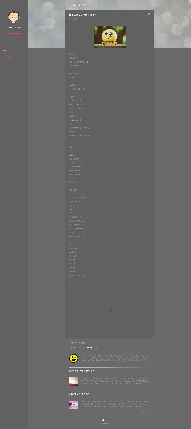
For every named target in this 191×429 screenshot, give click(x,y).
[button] (149, 14)
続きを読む (146, 364)
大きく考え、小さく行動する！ (81, 371)
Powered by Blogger (111, 420)
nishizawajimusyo (14, 27)
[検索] (153, 5)
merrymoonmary (115, 423)
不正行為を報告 (7, 57)
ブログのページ (78, 4)
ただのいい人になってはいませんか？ (84, 347)
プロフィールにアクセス (14, 32)
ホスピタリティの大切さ (79, 394)
